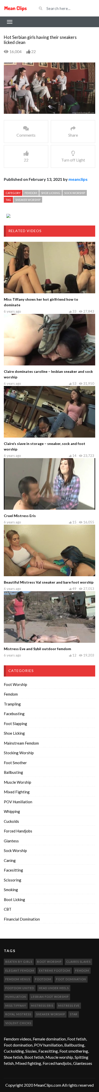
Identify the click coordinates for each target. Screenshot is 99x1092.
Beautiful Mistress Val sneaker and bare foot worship (48, 582)
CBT (7, 909)
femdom (82, 970)
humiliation (15, 996)
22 (33, 51)
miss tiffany (15, 1005)
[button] (19, 110)
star (73, 1014)
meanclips (78, 179)
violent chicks (18, 1023)
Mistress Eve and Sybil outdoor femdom (37, 649)
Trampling (12, 704)
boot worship (49, 961)
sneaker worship (27, 199)
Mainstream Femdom (21, 743)
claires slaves (78, 961)
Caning (10, 860)
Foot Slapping (15, 723)
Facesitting (13, 870)
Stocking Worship (19, 752)
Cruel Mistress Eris (20, 515)
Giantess (11, 841)
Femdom (31, 193)
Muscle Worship (17, 782)
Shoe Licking (50, 193)
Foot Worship (15, 684)
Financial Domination (22, 919)
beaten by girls (18, 961)
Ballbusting (13, 772)
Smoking (11, 889)
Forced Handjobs (18, 831)
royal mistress (18, 1014)
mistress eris (42, 1005)
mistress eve (68, 1005)
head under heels (54, 988)
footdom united (19, 988)
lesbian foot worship (50, 996)
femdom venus (17, 979)
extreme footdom (54, 970)
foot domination (71, 979)
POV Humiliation (18, 801)
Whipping (12, 811)
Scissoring (12, 880)
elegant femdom (19, 970)
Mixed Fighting (17, 792)
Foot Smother (15, 762)
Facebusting (14, 713)
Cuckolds (11, 821)
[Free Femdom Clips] (16, 8)
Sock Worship (74, 193)
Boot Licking (14, 899)
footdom (43, 979)
